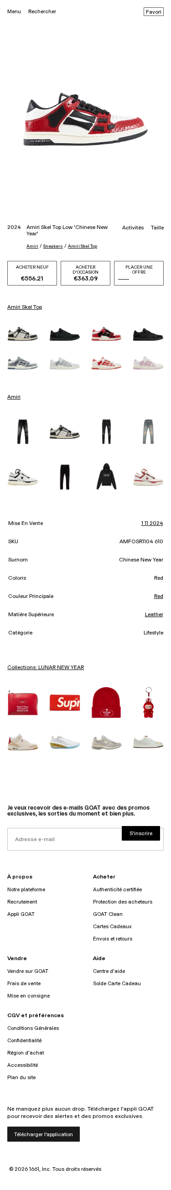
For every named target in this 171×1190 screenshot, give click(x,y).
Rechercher (42, 11)
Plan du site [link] (21, 1077)
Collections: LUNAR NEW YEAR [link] (45, 667)
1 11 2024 (152, 523)
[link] (22, 333)
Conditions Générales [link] (33, 1028)
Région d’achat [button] (25, 1052)
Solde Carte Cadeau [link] (117, 983)
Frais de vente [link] (24, 983)
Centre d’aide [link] (109, 971)
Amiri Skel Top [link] (24, 307)
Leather (154, 615)
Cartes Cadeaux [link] (112, 926)
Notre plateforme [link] (26, 889)
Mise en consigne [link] (28, 995)
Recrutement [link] (22, 901)
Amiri (32, 246)
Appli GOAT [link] (21, 914)
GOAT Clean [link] (108, 914)
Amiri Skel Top (82, 246)
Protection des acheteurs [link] (122, 901)
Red (158, 596)
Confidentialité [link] (24, 1040)
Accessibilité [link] (22, 1065)
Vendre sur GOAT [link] (27, 971)
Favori (153, 12)
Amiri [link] (14, 397)
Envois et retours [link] (112, 938)
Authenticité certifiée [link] (117, 889)
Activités (133, 228)
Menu (14, 11)
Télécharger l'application (43, 1134)
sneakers (53, 246)
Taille (157, 228)
